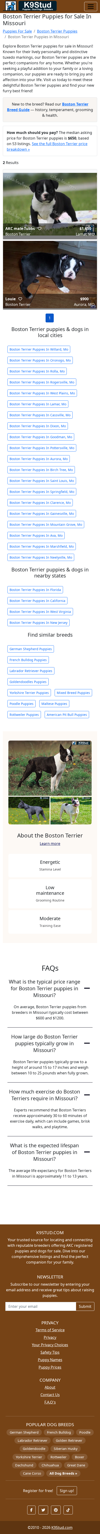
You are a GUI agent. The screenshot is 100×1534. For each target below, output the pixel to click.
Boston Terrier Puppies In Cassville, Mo (40, 415)
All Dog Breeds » (63, 1473)
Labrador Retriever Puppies (31, 671)
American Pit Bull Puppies (67, 714)
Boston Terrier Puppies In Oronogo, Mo (40, 360)
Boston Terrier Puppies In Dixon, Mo (38, 426)
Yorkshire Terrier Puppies (29, 692)
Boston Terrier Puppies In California (37, 600)
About (50, 1387)
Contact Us (50, 1394)
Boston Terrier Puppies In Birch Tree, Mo (41, 470)
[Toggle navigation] (90, 6)
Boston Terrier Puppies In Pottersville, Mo (42, 448)
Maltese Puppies (54, 703)
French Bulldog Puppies (28, 660)
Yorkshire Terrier (29, 1457)
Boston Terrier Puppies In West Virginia (40, 611)
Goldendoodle (34, 1448)
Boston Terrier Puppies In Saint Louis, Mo (42, 480)
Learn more (50, 843)
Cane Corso (32, 1473)
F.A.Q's (50, 1402)
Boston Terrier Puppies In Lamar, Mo (38, 404)
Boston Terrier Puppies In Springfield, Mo (42, 491)
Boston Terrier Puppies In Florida (35, 590)
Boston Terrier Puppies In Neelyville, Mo (41, 557)
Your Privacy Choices (50, 1344)
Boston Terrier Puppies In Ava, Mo (36, 535)
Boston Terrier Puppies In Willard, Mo (39, 349)
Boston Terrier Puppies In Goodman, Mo (41, 437)
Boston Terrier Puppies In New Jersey (38, 622)
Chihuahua (50, 1465)
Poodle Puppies (21, 703)
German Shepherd (24, 1432)
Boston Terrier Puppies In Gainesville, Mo (42, 513)
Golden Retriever (69, 1440)
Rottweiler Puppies (24, 714)
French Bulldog (59, 1432)
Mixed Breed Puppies (73, 692)
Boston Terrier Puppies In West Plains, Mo (42, 393)
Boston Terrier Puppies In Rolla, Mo (37, 371)
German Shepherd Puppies (31, 649)
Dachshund (24, 1465)
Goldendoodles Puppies (28, 682)
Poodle (84, 1432)
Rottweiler (58, 1457)
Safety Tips (50, 1352)
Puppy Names (50, 1359)
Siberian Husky (65, 1448)
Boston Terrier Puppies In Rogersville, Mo (42, 382)
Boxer (79, 1457)
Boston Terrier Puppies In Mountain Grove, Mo (46, 524)
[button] (39, 228)
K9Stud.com (62, 1527)
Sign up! (67, 1490)
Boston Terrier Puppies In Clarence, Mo (40, 502)
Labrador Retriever (32, 1440)
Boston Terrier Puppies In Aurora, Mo (39, 459)
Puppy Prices (50, 1367)
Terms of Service (50, 1329)
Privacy (50, 1337)
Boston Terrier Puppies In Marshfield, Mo (42, 546)
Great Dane (76, 1465)
